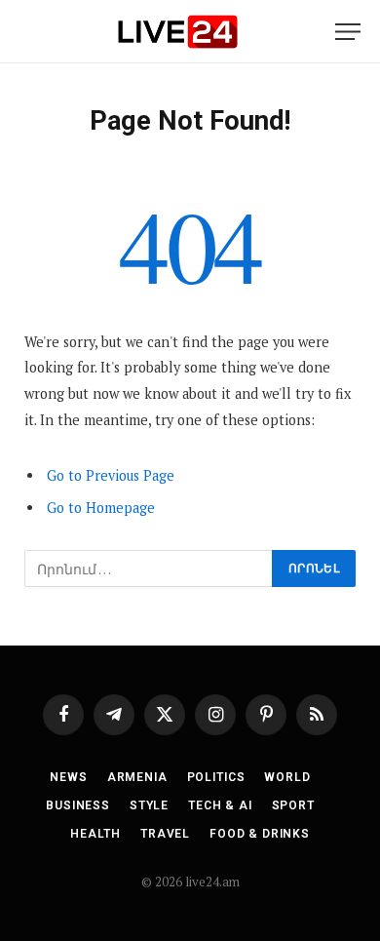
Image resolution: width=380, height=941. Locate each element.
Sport (293, 805)
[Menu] (348, 32)
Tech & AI (220, 805)
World (287, 777)
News (68, 777)
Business (78, 805)
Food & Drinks (259, 834)
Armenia (137, 777)
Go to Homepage (101, 507)
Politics (216, 777)
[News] (177, 31)
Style (149, 805)
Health (95, 834)
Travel (165, 834)
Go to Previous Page (110, 475)
